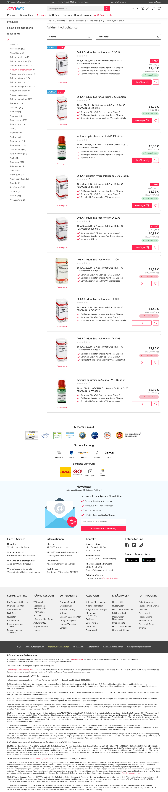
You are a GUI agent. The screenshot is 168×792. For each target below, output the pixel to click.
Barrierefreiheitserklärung (139, 646)
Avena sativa (16, 199)
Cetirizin (90, 619)
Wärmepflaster (40, 602)
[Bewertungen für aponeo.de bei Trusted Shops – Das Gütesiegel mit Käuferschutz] (31, 435)
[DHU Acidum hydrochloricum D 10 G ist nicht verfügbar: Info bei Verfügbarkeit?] (142, 362)
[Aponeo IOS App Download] (132, 559)
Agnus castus (16, 120)
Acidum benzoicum (19, 61)
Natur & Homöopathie (20, 28)
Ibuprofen (11, 616)
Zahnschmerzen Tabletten (14, 631)
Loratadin (90, 626)
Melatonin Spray (67, 609)
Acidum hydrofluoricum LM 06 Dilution (99, 136)
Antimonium (16, 149)
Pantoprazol (144, 613)
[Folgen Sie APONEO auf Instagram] (141, 544)
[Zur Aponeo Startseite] (15, 8)
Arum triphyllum (18, 179)
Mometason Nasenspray (91, 614)
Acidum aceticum (18, 57)
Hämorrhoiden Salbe (43, 619)
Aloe (12, 128)
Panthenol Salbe (146, 624)
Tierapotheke (27, 15)
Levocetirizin (92, 622)
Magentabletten (40, 626)
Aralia (12, 158)
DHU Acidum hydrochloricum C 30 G (98, 52)
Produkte (12, 22)
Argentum (14, 162)
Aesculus (14, 107)
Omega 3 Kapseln (68, 620)
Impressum (78, 646)
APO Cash (54, 15)
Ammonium (15, 141)
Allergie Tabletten (94, 605)
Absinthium (15, 53)
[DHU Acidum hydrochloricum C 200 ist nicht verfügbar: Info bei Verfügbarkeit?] (142, 283)
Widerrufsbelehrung (34, 646)
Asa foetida (15, 187)
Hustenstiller (118, 602)
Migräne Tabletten (15, 605)
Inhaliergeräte (118, 622)
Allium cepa (15, 124)
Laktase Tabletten (68, 624)
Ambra (13, 137)
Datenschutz (93, 646)
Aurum (13, 195)
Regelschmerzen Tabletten (15, 625)
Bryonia (142, 627)
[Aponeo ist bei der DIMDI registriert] (57, 435)
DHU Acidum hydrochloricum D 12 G (98, 217)
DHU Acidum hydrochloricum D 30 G (98, 299)
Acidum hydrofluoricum (21, 74)
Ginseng (63, 627)
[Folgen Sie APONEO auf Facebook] (127, 544)
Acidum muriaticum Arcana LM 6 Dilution (101, 380)
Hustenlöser (118, 605)
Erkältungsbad (119, 613)
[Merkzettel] (153, 9)
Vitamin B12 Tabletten (70, 616)
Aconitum (14, 103)
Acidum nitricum (17, 78)
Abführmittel (39, 622)
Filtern (52, 36)
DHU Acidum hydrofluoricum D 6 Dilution (101, 97)
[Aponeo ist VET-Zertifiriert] (70, 435)
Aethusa (14, 111)
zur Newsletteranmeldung (103, 528)
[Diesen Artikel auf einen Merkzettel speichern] (156, 82)
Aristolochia (15, 166)
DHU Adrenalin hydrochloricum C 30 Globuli (103, 176)
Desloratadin (92, 630)
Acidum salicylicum (19, 95)
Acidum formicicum (19, 65)
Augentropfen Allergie (96, 609)
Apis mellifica (16, 153)
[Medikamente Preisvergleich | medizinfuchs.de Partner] (107, 435)
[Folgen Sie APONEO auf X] (134, 544)
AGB (19, 646)
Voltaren (37, 615)
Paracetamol (13, 620)
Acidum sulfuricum (19, 99)
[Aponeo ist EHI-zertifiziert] (45, 435)
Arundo (13, 183)
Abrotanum (15, 48)
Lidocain (37, 630)
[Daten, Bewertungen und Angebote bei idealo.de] (95, 435)
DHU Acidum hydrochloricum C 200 (98, 259)
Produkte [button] (12, 15)
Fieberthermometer (147, 602)
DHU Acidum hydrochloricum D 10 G (98, 338)
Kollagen (64, 613)
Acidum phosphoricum (20, 86)
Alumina (14, 132)
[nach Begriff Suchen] (107, 8)
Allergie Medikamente (96, 602)
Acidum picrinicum (18, 90)
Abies (12, 44)
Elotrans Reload (67, 602)
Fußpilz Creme (145, 616)
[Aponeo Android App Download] (149, 559)
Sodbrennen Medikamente (39, 607)
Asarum (13, 191)
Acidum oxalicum (18, 82)
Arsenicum (15, 174)
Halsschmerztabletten (122, 609)
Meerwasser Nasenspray (118, 618)
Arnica (13, 170)
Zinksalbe (142, 609)
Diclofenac (12, 613)
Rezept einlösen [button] (82, 15)
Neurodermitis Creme (148, 605)
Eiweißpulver (66, 605)
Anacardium (15, 145)
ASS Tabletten (14, 609)
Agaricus (14, 116)
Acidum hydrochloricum (21, 69)
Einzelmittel (14, 33)
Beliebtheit (104, 36)
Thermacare (38, 611)
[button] (41, 15)
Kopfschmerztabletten (17, 602)
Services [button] (67, 15)
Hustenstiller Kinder (121, 626)
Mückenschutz (145, 620)
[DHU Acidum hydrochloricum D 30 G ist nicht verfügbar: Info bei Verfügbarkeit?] (142, 322)
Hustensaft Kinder (120, 630)
